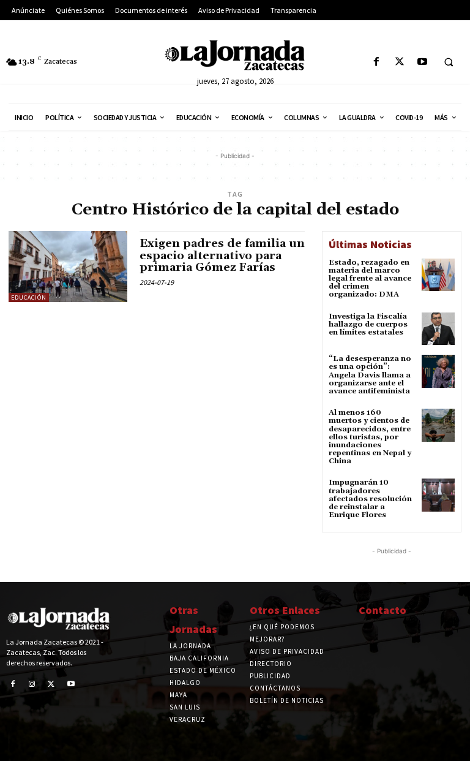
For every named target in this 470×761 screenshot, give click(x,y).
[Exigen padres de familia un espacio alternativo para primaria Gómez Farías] (68, 266)
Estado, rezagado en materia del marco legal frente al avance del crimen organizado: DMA (370, 279)
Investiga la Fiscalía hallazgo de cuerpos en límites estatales (368, 324)
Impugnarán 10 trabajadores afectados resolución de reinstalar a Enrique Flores (370, 499)
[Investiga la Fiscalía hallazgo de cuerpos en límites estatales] (438, 329)
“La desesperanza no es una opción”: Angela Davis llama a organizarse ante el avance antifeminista (370, 375)
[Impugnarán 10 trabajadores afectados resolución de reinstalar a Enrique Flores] (438, 495)
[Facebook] (376, 62)
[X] (399, 62)
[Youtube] (422, 62)
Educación (29, 297)
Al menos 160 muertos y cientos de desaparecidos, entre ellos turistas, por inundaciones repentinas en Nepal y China (370, 437)
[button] (448, 62)
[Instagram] (32, 684)
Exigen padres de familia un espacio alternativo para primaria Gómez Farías (222, 256)
